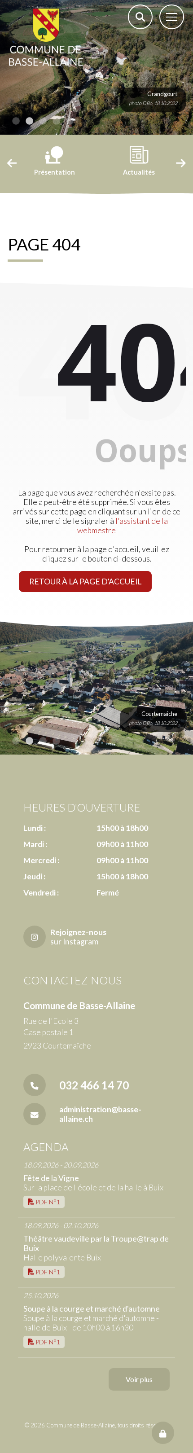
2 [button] (29, 121)
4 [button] (56, 121)
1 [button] (15, 121)
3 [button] (42, 121)
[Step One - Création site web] (96, 1444)
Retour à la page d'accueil (85, 581)
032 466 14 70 (94, 1085)
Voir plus (139, 1379)
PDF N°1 (47, 1202)
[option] (96, 67)
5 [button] (69, 121)
